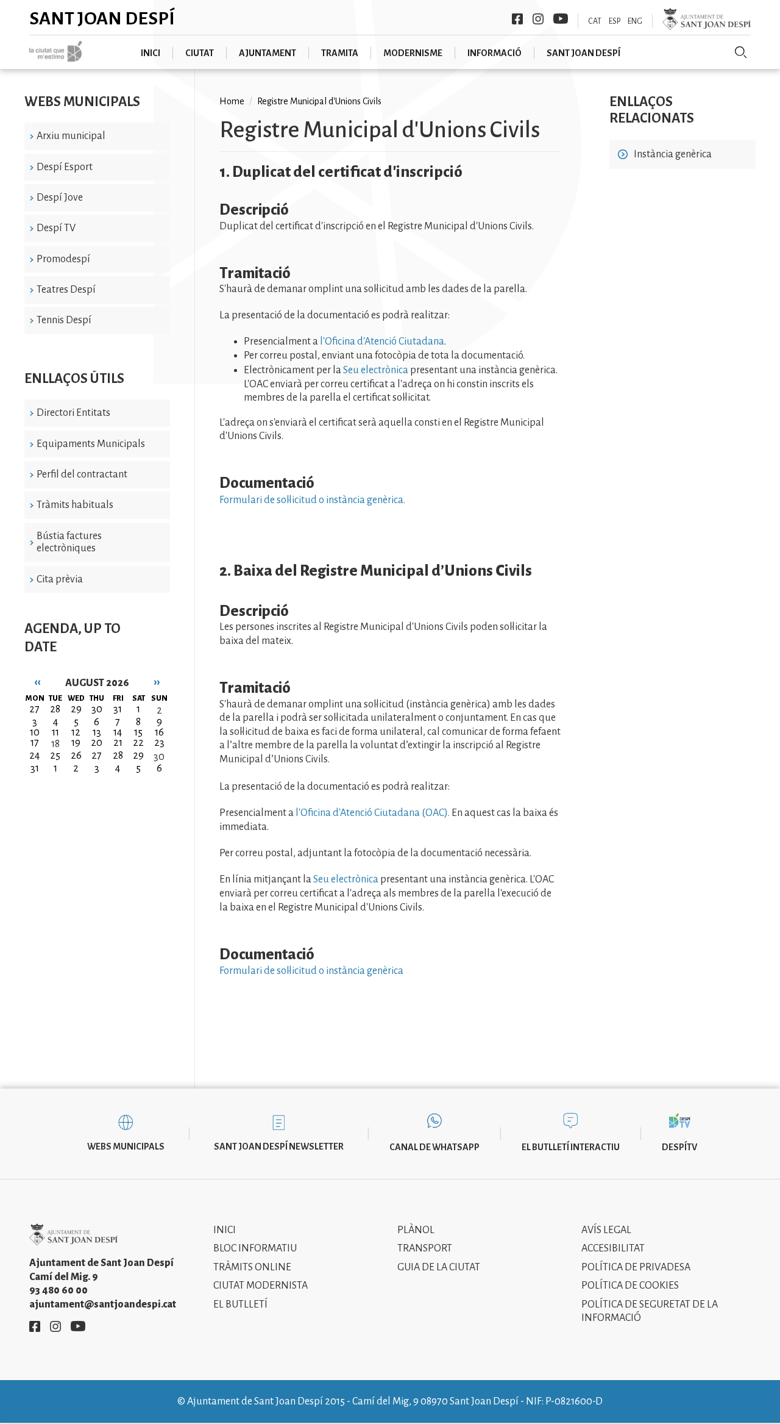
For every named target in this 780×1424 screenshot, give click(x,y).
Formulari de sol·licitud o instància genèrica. (312, 500)
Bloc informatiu (255, 1248)
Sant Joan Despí (102, 18)
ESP (614, 21)
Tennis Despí (64, 320)
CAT (594, 21)
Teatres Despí (66, 289)
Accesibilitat (613, 1248)
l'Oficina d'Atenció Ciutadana (382, 341)
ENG (635, 21)
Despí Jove (60, 197)
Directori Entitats (73, 412)
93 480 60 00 (58, 1290)
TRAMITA (339, 53)
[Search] (741, 52)
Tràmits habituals (75, 504)
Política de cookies (630, 1285)
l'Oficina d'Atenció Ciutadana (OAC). (373, 812)
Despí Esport (65, 167)
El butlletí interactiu (571, 1147)
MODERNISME (412, 53)
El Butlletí (240, 1304)
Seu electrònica (375, 370)
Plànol (415, 1230)
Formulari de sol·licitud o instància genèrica (311, 970)
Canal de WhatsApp (434, 1147)
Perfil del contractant (82, 474)
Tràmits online (252, 1267)
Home (231, 101)
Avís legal (606, 1230)
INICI (150, 53)
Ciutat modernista (260, 1285)
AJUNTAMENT (267, 53)
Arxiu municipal (71, 136)
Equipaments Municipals (91, 443)
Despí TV (56, 228)
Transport (424, 1248)
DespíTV (679, 1147)
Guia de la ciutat (438, 1267)
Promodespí (63, 259)
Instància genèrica (673, 154)
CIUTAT (199, 53)
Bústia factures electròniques (69, 542)
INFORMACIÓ (494, 53)
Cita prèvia (60, 579)
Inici (224, 1230)
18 (55, 744)
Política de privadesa (635, 1267)
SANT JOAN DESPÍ (583, 53)
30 (159, 756)
